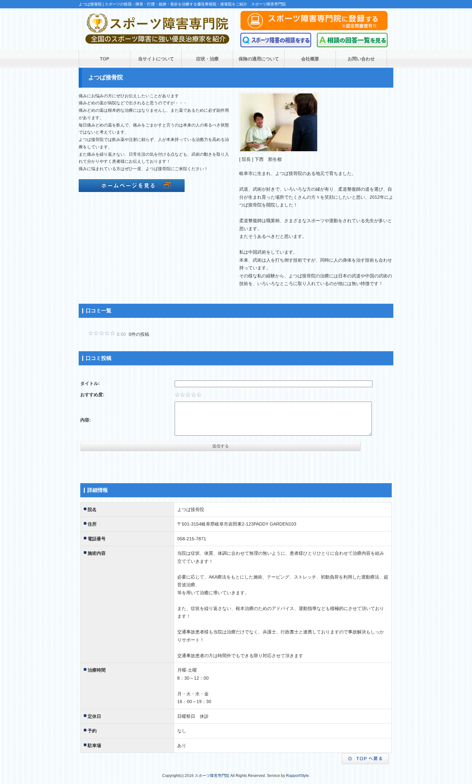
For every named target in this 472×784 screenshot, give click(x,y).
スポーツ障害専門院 (212, 775)
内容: (85, 419)
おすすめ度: (92, 394)
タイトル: (90, 383)
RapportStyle (297, 775)
